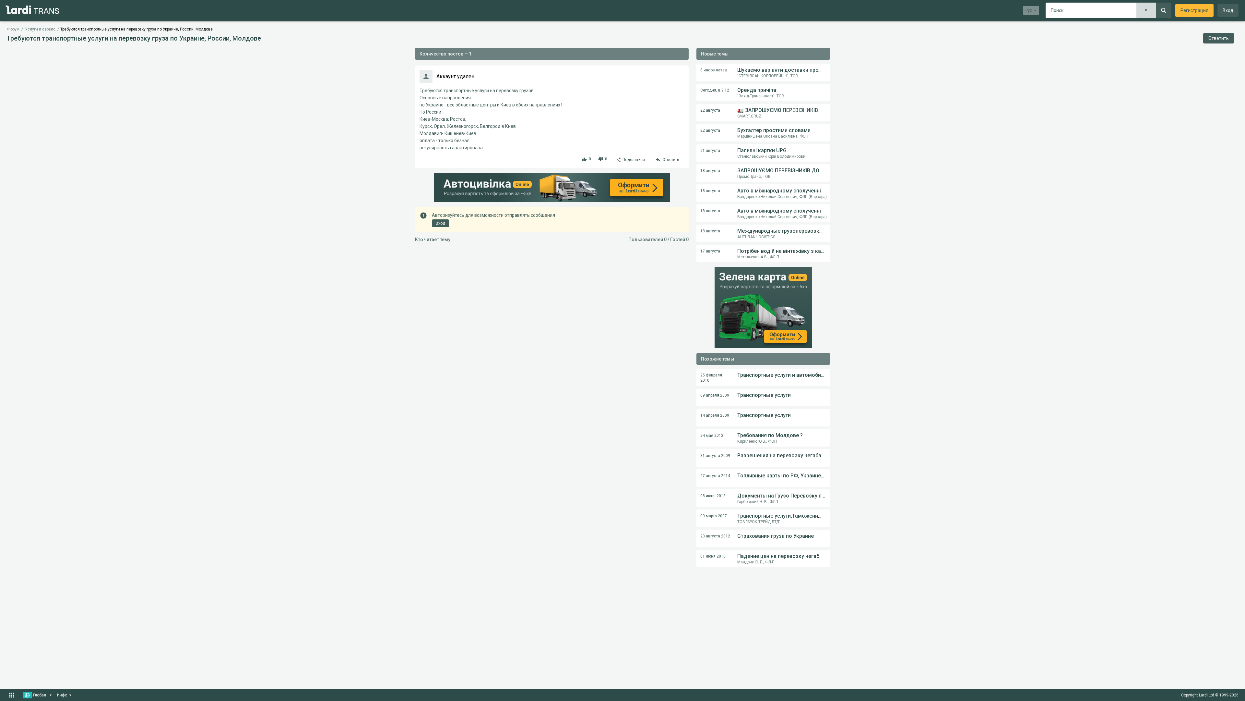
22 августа (710, 110)
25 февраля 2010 (711, 378)
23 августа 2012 (715, 536)
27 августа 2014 (715, 475)
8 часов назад (713, 70)
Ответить (1218, 38)
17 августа (710, 251)
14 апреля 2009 (714, 415)
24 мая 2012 (711, 435)
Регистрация (1194, 10)
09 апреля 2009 (714, 395)
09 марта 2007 (713, 516)
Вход (1228, 10)
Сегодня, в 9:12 (714, 90)
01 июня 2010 (713, 556)
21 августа (710, 150)
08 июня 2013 (713, 496)
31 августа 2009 (715, 455)
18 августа (710, 170)
